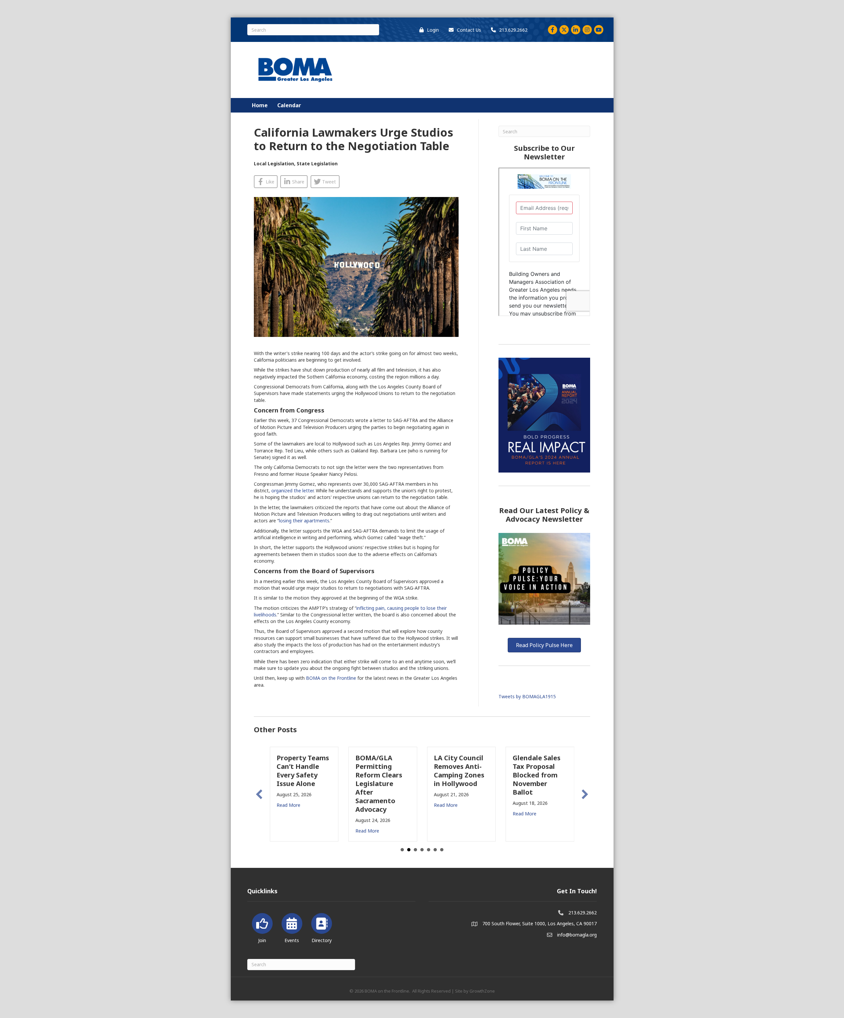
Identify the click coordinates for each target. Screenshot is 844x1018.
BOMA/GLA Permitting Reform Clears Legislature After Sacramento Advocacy (378, 783)
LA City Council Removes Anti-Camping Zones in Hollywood (459, 770)
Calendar (289, 105)
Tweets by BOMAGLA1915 (527, 696)
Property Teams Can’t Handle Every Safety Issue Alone (303, 770)
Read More (288, 805)
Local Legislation (274, 163)
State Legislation (317, 163)
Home (260, 105)
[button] (259, 794)
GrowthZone (482, 991)
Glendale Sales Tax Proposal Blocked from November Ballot (536, 775)
